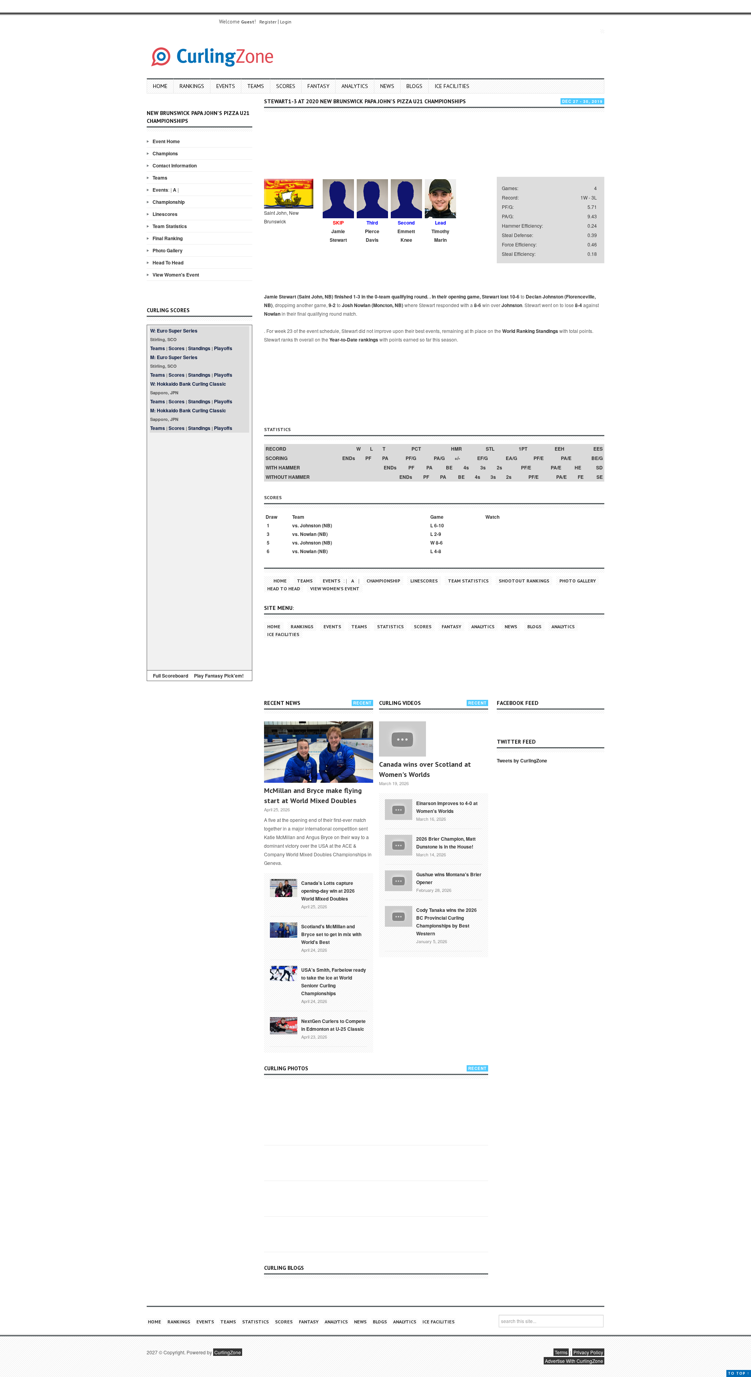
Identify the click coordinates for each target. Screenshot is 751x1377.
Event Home (166, 141)
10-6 (514, 296)
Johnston (511, 305)
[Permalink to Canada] (283, 887)
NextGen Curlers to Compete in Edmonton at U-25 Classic (333, 1024)
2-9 (437, 533)
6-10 (439, 525)
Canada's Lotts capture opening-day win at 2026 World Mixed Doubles (328, 890)
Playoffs (223, 348)
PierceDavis (372, 235)
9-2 (332, 305)
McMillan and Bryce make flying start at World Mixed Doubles (313, 795)
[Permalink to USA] (283, 973)
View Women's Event (176, 274)
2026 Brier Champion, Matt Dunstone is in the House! (446, 842)
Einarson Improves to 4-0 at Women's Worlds (447, 807)
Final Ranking (168, 238)
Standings (199, 348)
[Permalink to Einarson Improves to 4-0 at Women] (398, 808)
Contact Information (175, 165)
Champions (165, 153)
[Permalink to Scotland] (283, 929)
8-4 (578, 305)
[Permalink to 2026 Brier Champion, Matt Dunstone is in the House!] (398, 844)
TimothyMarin (440, 235)
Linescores (165, 214)
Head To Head (168, 262)
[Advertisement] (199, 550)
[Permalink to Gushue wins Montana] (398, 879)
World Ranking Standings (530, 330)
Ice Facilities (452, 86)
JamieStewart (338, 235)
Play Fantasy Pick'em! (219, 675)
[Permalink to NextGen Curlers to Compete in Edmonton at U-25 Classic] (283, 1025)
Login (285, 22)
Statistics (390, 626)
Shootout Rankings (524, 581)
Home (160, 86)
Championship (169, 201)
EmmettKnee (406, 235)
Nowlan (272, 313)
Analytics (354, 86)
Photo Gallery (168, 250)
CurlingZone (227, 1352)
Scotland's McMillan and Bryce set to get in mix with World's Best (331, 934)
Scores (285, 86)
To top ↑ (738, 1373)
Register (268, 22)
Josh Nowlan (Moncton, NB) (372, 305)
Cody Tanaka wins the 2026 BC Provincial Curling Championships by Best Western (446, 921)
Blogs (414, 86)
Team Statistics (170, 226)
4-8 (437, 551)
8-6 (477, 305)
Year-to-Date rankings (353, 339)
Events (225, 86)
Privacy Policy (588, 1352)
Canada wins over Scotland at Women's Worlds (425, 769)
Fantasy (318, 86)
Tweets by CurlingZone (522, 760)
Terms (561, 1352)
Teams (255, 86)
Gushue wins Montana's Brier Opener (449, 878)
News (387, 86)
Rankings (192, 86)
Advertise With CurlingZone (574, 1360)
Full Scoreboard (170, 675)
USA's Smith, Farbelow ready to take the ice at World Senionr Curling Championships (333, 981)
